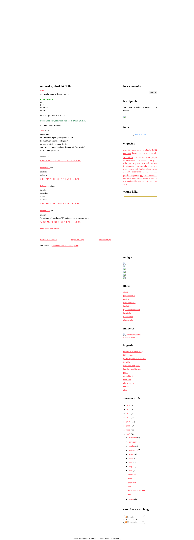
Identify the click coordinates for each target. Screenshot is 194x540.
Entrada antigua (105, 239)
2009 (128, 425)
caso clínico (134, 160)
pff (132, 175)
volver (125, 184)
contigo (151, 160)
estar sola (145, 163)
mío (130, 171)
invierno (131, 169)
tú (148, 178)
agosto (131, 454)
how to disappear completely (140, 164)
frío (152, 163)
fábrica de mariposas (131, 365)
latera (149, 169)
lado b (144, 169)
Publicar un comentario (49, 228)
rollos (129, 178)
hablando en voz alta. (136, 490)
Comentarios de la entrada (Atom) (65, 245)
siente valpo (128, 316)
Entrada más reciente (48, 239)
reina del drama (150, 175)
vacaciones (141, 181)
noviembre (133, 441)
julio (131, 458)
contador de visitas (130, 337)
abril (131, 470)
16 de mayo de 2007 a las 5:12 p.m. (60, 222)
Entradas (130, 517)
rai (141, 175)
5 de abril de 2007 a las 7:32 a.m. (60, 160)
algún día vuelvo (129, 150)
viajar (155, 181)
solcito (139, 178)
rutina (134, 178)
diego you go (128, 383)
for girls (126, 362)
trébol (145, 178)
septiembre (133, 450)
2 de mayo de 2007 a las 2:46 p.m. (60, 179)
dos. (42, 90)
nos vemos (145, 172)
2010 (128, 421)
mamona (154, 169)
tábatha (126, 386)
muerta (125, 172)
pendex (126, 175)
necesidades (136, 171)
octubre (132, 446)
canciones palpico (149, 157)
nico (125, 390)
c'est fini (138, 157)
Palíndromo (45, 167)
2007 (128, 434)
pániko (126, 299)
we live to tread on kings (133, 351)
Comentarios (132, 522)
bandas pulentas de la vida (140, 155)
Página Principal (77, 239)
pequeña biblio (129, 295)
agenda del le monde (131, 309)
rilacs (125, 178)
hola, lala (127, 379)
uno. (130, 494)
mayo (131, 466)
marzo (131, 499)
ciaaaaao (143, 160)
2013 (128, 409)
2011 (128, 417)
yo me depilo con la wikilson (134, 358)
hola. (130, 478)
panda (125, 372)
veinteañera (149, 181)
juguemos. (132, 482)
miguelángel (128, 376)
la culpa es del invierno (132, 369)
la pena (138, 168)
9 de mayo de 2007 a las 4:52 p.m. (60, 203)
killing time (128, 355)
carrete (126, 160)
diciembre (133, 437)
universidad (132, 181)
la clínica (127, 306)
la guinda (127, 313)
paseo (151, 172)
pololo (136, 175)
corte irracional (129, 302)
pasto (155, 172)
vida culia (132, 474)
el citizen (127, 292)
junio (131, 462)
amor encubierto (144, 149)
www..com (140, 134)
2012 (128, 413)
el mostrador (128, 320)
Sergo (42, 130)
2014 (128, 405)
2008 (128, 430)
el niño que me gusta (140, 162)
